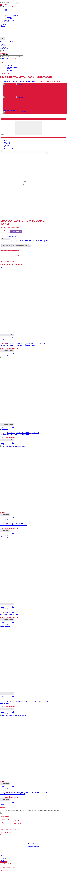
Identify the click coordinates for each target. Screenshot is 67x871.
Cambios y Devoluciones (34, 846)
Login (3, 26)
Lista (3, 24)
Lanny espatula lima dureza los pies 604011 (14, 434)
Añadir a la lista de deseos (8, 236)
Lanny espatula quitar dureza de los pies (13, 525)
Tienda (3, 857)
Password (2, 35)
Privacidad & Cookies (33, 843)
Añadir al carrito (16, 231)
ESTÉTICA (20, 97)
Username (3, 31)
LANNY (26, 343)
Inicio (1, 81)
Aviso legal (33, 840)
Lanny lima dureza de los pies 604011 (12, 794)
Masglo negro (4, 703)
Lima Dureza (30, 81)
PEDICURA (22, 81)
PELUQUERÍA (8, 148)
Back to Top (3, 862)
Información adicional (20, 245)
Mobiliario (25, 113)
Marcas (24, 111)
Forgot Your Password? (6, 41)
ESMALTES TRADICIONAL (15, 343)
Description (7, 245)
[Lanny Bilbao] (5, 6)
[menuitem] (5, 9)
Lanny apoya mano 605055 (9, 614)
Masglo (42, 702)
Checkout (3, 45)
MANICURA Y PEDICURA (11, 81)
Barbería (19, 84)
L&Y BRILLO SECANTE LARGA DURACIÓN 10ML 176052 (18, 345)
